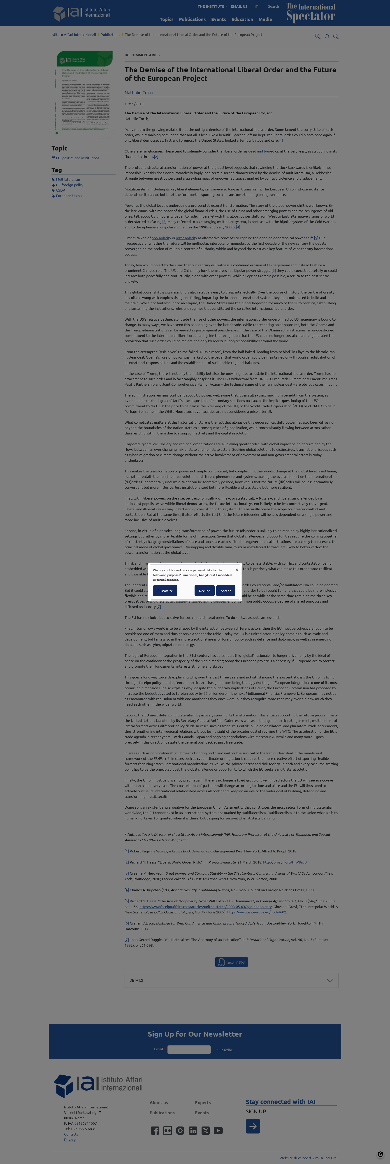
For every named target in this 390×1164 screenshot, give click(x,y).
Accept (226, 591)
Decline (204, 591)
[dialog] (195, 582)
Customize (165, 591)
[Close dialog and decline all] (236, 567)
